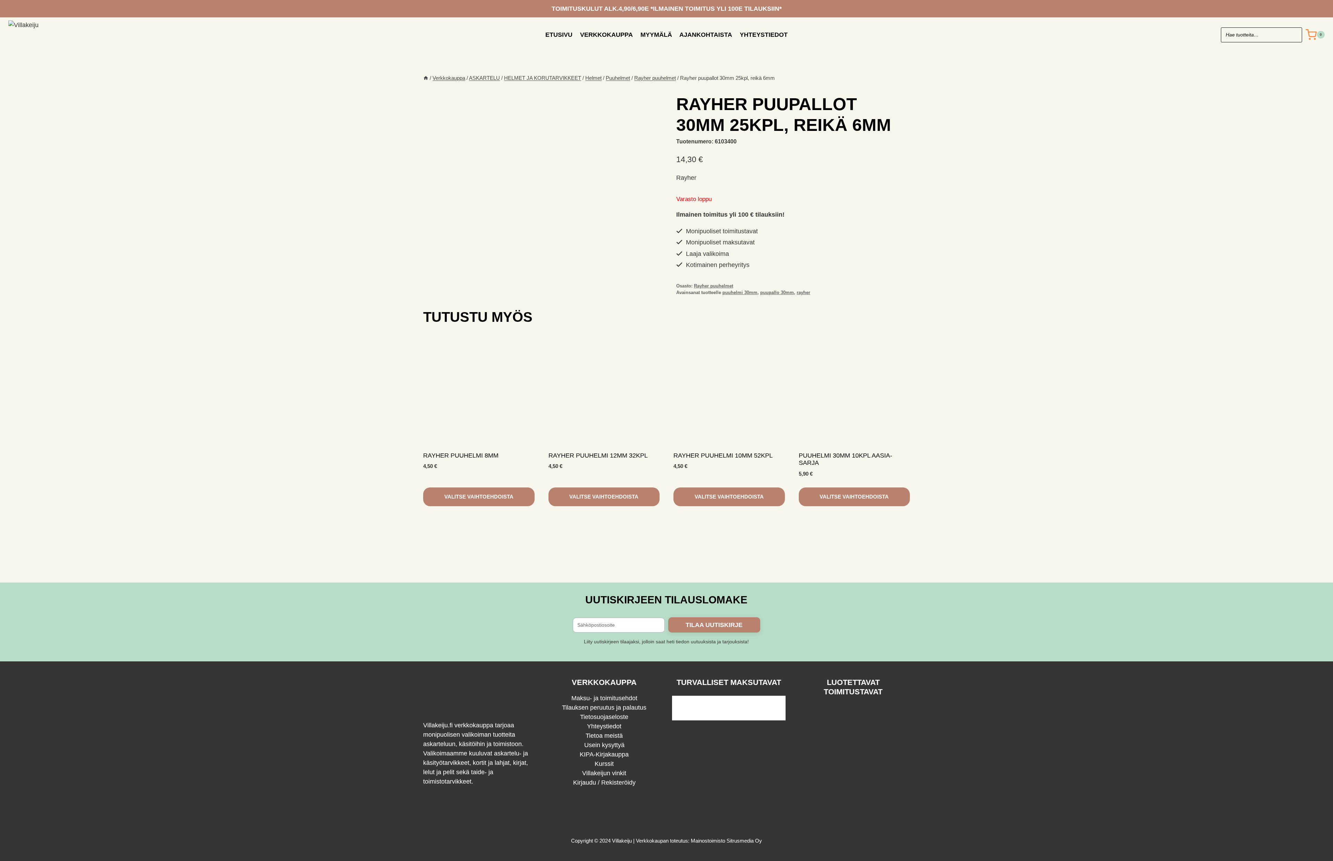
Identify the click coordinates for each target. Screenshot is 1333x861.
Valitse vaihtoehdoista (478, 497)
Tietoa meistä (604, 735)
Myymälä (656, 34)
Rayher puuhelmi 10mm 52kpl (723, 455)
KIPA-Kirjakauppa (604, 754)
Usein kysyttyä (604, 745)
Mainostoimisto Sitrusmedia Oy (726, 841)
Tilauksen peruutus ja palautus (604, 707)
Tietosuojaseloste (604, 716)
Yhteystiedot (764, 34)
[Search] (1293, 34)
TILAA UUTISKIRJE (714, 624)
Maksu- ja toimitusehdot (604, 698)
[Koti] (425, 78)
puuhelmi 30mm (739, 292)
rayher (803, 292)
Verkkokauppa (606, 34)
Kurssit (604, 763)
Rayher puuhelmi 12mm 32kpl (598, 455)
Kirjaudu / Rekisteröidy (604, 782)
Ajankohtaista (705, 34)
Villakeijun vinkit (604, 773)
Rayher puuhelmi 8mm (460, 455)
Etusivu (558, 34)
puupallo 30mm (777, 292)
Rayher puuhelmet (713, 286)
